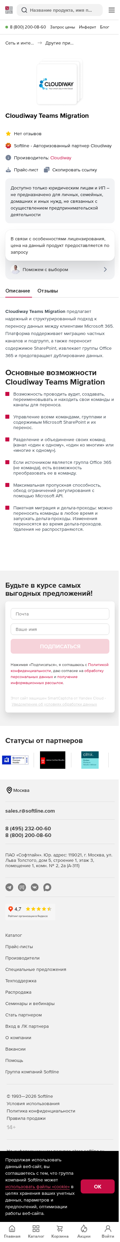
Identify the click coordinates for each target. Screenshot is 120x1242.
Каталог (13, 935)
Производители (22, 958)
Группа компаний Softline (32, 1071)
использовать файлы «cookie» (37, 1186)
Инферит (87, 26)
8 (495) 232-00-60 (28, 828)
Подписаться (60, 646)
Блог (104, 26)
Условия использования (33, 1103)
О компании (18, 1037)
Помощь (14, 1060)
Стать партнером (23, 1014)
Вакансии (15, 1049)
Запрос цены (62, 26)
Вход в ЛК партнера (27, 1026)
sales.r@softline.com (30, 811)
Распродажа (18, 992)
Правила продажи (26, 1118)
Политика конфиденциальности (41, 1110)
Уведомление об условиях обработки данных (54, 704)
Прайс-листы (19, 946)
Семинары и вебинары (30, 1003)
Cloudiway (60, 157)
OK (97, 1186)
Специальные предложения (35, 969)
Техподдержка (20, 980)
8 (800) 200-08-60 (28, 26)
